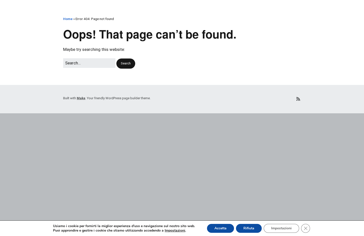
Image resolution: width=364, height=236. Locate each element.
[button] (125, 64)
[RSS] (298, 99)
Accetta (220, 228)
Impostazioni (175, 230)
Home (68, 19)
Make (81, 98)
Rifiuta (248, 228)
